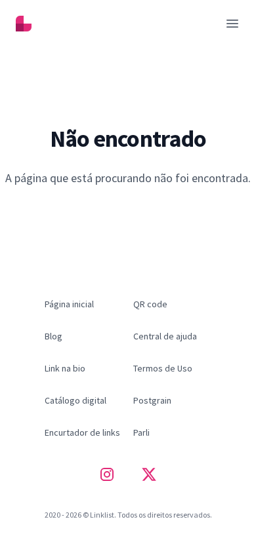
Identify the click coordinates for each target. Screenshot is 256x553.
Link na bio (65, 368)
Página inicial (128, 205)
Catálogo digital (75, 400)
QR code (150, 304)
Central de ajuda (165, 336)
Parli (141, 432)
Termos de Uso (162, 368)
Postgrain (152, 400)
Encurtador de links (82, 432)
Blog (53, 336)
